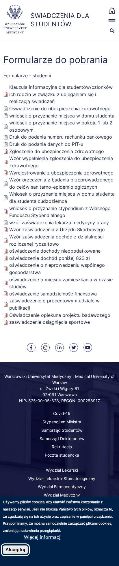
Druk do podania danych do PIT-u (46, 144)
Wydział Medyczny (62, 495)
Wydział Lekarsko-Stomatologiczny (61, 478)
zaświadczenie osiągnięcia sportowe (49, 322)
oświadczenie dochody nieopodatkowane (55, 251)
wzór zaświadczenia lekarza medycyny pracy (59, 222)
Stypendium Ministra (61, 421)
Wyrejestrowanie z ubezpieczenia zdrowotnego (61, 173)
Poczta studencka (62, 455)
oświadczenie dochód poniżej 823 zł (49, 258)
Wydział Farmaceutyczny (62, 486)
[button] (109, 20)
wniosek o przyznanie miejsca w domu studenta (61, 116)
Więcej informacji (43, 537)
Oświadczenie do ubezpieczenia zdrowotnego (60, 108)
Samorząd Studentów (61, 430)
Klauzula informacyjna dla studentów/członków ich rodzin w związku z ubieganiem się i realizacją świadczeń (61, 94)
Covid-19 (61, 413)
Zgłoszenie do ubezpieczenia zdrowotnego (56, 151)
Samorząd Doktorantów (62, 438)
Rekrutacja (62, 446)
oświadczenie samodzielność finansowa (53, 294)
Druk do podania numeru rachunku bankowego (60, 137)
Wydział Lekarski (62, 470)
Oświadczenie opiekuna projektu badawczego (59, 315)
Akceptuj (15, 549)
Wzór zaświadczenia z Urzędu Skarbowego (57, 229)
